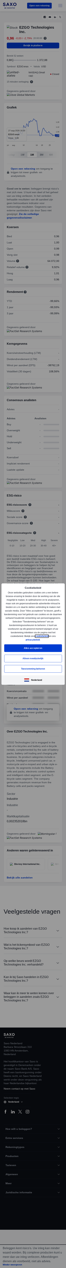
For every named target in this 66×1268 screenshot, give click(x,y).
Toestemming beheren (33, 668)
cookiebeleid (42, 636)
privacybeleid (32, 639)
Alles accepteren (33, 648)
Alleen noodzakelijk (33, 658)
